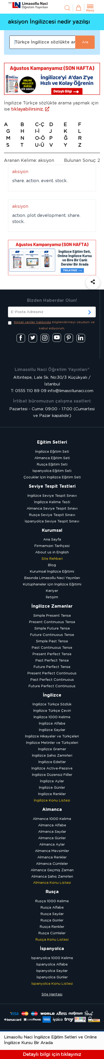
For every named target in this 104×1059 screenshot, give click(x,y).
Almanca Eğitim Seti (52, 458)
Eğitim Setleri (52, 442)
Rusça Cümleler (52, 933)
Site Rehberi (52, 559)
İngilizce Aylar (52, 781)
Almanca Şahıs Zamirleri (52, 876)
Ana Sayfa (52, 539)
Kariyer (52, 591)
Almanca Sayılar (52, 832)
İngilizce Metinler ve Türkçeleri (52, 743)
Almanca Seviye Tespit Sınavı (52, 508)
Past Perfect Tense (52, 660)
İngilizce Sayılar (52, 730)
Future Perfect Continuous (52, 686)
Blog (52, 565)
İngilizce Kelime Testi (52, 502)
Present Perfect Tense (52, 654)
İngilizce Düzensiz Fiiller (52, 775)
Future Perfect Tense (52, 667)
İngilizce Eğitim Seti (52, 452)
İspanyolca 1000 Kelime (52, 958)
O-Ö (40, 138)
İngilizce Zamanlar (52, 606)
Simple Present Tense (52, 616)
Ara (85, 42)
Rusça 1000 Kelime (52, 901)
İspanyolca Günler (52, 977)
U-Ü (39, 145)
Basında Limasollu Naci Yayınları (52, 578)
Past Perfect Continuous (52, 680)
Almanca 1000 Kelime (52, 819)
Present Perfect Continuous (52, 673)
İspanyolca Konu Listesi (52, 984)
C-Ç (39, 124)
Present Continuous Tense (52, 622)
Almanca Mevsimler (52, 851)
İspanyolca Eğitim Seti (52, 471)
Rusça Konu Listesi (52, 939)
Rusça (52, 892)
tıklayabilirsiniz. (28, 109)
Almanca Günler (52, 838)
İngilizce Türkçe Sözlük (52, 704)
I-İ (37, 131)
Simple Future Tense (52, 628)
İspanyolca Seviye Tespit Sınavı (52, 521)
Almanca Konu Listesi (52, 883)
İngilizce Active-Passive (52, 768)
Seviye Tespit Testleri (52, 486)
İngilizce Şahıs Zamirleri (52, 755)
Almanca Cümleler (52, 864)
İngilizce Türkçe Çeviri (52, 711)
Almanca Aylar (52, 844)
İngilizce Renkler (52, 794)
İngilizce (52, 695)
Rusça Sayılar (52, 914)
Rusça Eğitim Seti (52, 464)
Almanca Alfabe (52, 825)
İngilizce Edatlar (52, 762)
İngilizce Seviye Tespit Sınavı (52, 496)
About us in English (52, 552)
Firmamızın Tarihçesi (52, 546)
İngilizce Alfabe (52, 723)
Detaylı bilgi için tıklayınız (52, 1054)
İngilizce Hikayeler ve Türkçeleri (52, 736)
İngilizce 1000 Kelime (52, 717)
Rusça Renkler (52, 927)
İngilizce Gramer (52, 749)
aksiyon (20, 172)
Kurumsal (52, 530)
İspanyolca (52, 949)
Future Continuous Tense (52, 635)
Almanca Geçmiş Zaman (52, 870)
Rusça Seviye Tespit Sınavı (52, 515)
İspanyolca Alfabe (52, 964)
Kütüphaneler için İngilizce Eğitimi (52, 584)
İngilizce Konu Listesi (52, 800)
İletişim (52, 597)
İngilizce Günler (52, 788)
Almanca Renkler (52, 857)
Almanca (52, 809)
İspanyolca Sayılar (52, 971)
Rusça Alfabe (52, 907)
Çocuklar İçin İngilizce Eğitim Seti (52, 477)
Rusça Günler (52, 920)
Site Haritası (52, 994)
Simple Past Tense (52, 641)
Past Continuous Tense (52, 648)
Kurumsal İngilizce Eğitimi (52, 571)
